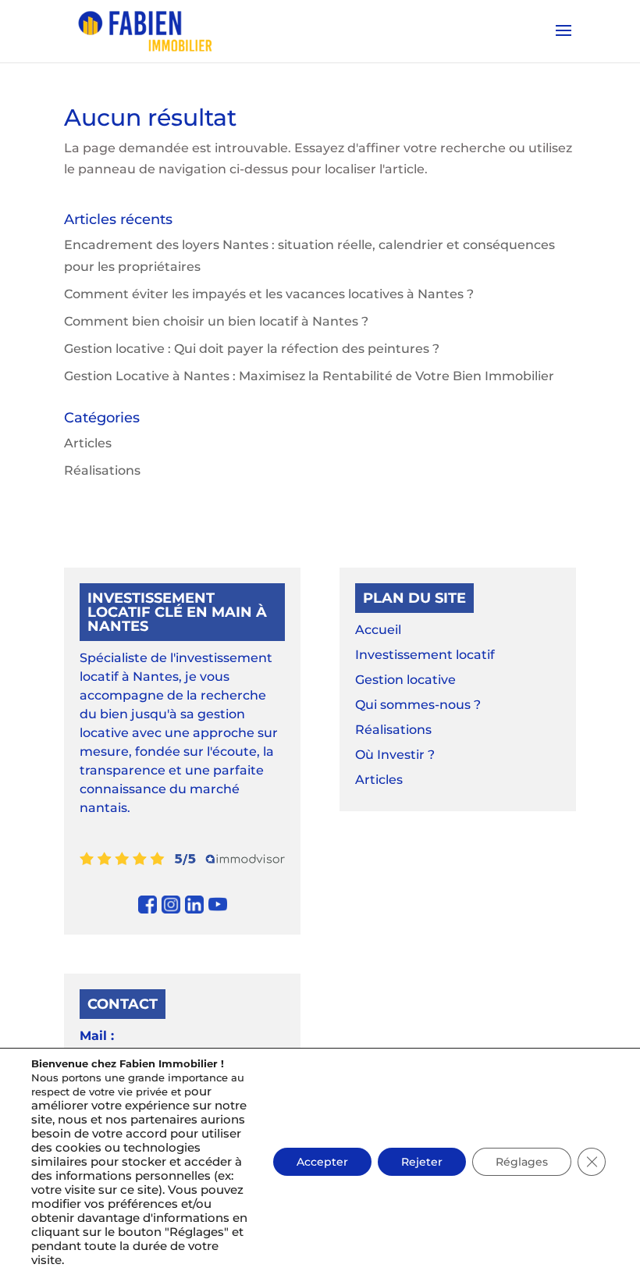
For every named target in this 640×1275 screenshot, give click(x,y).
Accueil (378, 629)
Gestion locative (405, 679)
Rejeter (422, 1162)
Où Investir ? (395, 754)
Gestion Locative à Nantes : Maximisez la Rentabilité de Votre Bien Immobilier (309, 376)
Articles (88, 443)
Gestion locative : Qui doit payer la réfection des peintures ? (251, 348)
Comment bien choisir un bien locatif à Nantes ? (216, 321)
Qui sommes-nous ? (418, 704)
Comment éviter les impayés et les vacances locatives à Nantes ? (269, 294)
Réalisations (102, 470)
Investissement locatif (425, 654)
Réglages (522, 1162)
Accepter (322, 1162)
